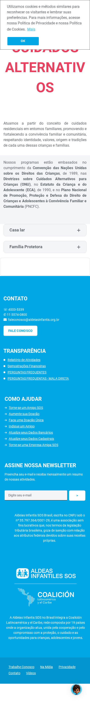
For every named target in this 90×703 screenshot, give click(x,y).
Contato (14, 673)
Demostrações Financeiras (27, 366)
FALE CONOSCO (20, 331)
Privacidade (67, 667)
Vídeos (31, 673)
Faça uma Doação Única (26, 420)
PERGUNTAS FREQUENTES (27, 372)
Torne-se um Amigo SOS (26, 408)
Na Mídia (46, 667)
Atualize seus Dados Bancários (31, 432)
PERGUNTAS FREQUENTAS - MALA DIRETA (38, 378)
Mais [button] (31, 29)
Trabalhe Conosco (21, 667)
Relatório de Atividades (24, 360)
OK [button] (23, 41)
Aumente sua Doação (24, 414)
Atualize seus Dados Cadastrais (31, 439)
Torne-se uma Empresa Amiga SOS (33, 445)
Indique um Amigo (22, 426)
